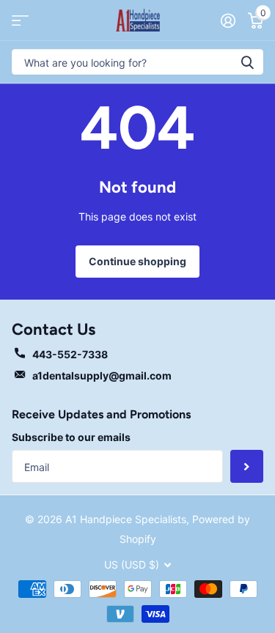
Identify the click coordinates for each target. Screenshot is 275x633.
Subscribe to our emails (71, 437)
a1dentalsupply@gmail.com (102, 375)
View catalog (20, 20)
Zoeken (247, 62)
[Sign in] (227, 20)
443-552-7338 (70, 354)
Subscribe (246, 466)
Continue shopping (137, 261)
